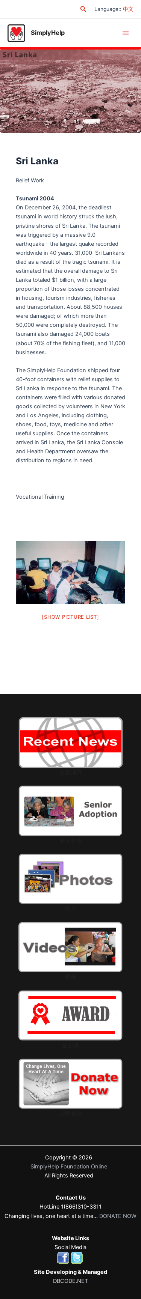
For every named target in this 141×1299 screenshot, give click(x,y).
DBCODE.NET (70, 1281)
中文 (128, 9)
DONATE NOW (117, 1216)
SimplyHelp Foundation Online (68, 1166)
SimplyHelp (48, 32)
